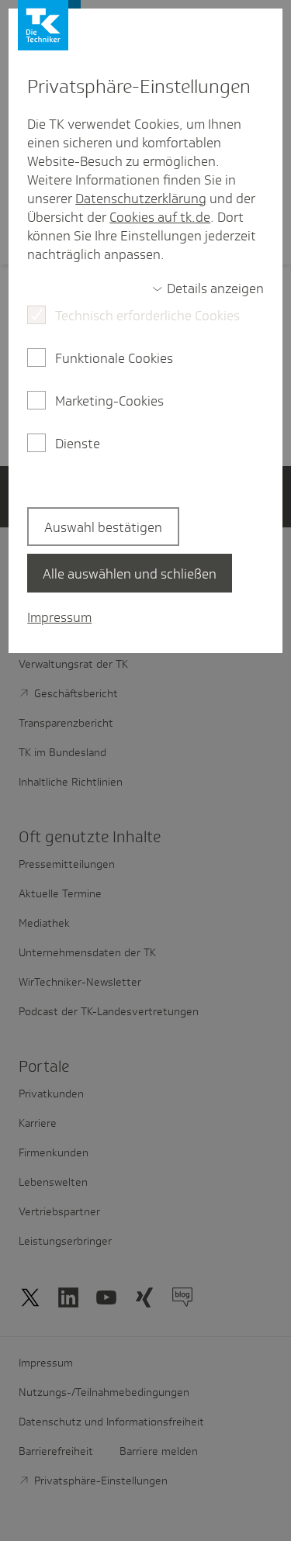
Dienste (77, 443)
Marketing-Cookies (109, 400)
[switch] (208, 288)
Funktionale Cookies (114, 358)
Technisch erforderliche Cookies (147, 315)
